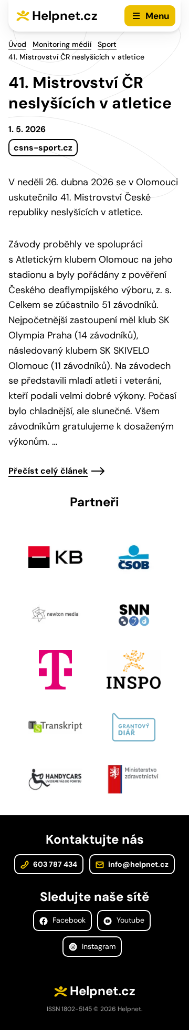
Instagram (98, 946)
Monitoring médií (62, 44)
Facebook (68, 920)
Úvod (17, 44)
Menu (157, 16)
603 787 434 (54, 864)
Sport (107, 44)
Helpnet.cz (65, 15)
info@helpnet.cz (138, 864)
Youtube (129, 920)
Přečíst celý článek (48, 471)
